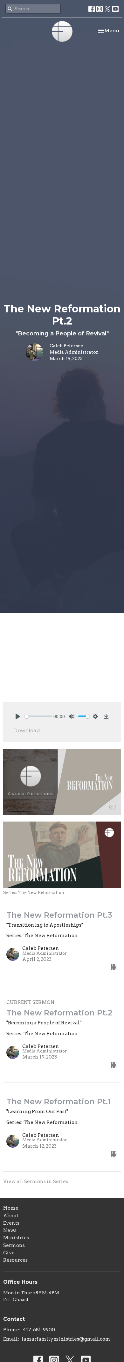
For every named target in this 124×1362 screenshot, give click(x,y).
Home (10, 1208)
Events (11, 1223)
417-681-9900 (39, 1330)
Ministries (16, 1238)
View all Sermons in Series (35, 1181)
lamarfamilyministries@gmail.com (66, 1339)
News (10, 1230)
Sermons (14, 1245)
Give (9, 1253)
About (10, 1216)
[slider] (38, 716)
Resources (15, 1260)
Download (26, 730)
